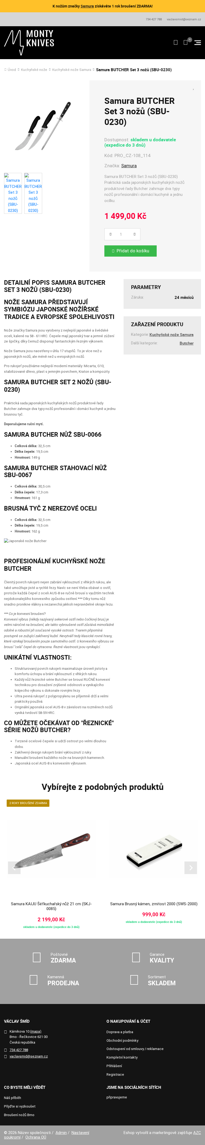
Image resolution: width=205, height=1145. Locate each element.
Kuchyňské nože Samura (71, 70)
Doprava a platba (120, 1032)
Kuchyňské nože (34, 70)
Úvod (12, 70)
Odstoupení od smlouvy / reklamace (135, 1049)
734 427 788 (154, 19)
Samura (87, 6)
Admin (61, 1132)
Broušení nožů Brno (19, 1115)
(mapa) (35, 1031)
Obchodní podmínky (122, 1041)
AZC (197, 1132)
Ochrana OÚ (35, 1137)
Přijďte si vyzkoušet (20, 1106)
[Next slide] (190, 868)
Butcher (187, 343)
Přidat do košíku (133, 250)
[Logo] (29, 42)
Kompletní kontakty (122, 1057)
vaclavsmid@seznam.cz (184, 19)
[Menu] (197, 42)
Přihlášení (114, 1066)
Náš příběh (12, 1098)
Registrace (115, 1074)
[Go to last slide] (14, 868)
